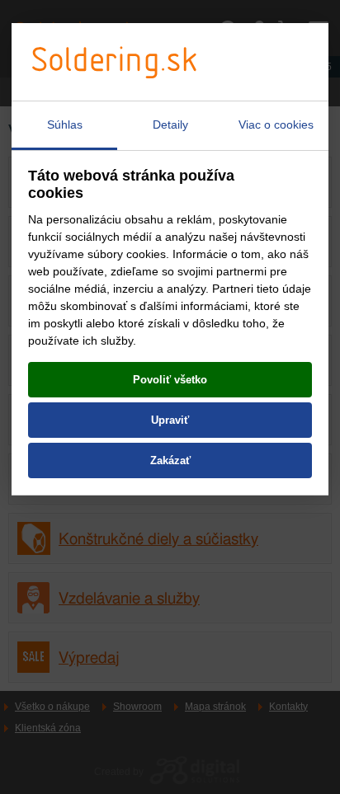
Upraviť (170, 420)
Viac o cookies (276, 124)
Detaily (170, 124)
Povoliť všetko (170, 380)
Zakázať (170, 460)
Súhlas (65, 124)
